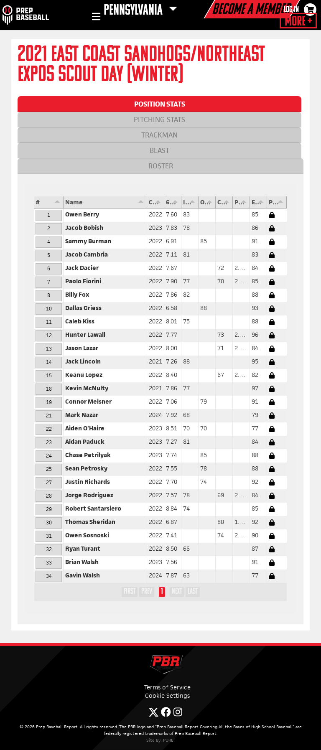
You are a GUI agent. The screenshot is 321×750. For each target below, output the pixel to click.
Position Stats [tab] (159, 104)
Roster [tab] (160, 165)
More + (298, 21)
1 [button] (162, 591)
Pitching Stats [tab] (159, 119)
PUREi (169, 740)
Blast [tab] (159, 150)
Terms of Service (167, 687)
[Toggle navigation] (95, 17)
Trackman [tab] (159, 135)
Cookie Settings (167, 695)
